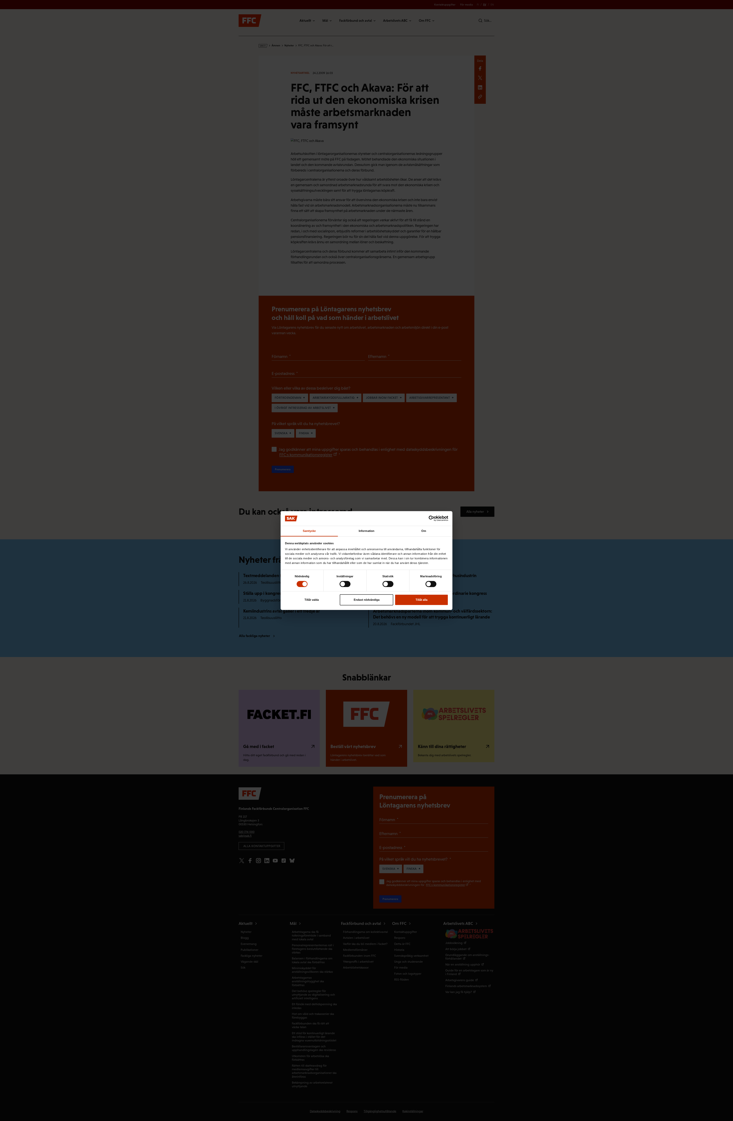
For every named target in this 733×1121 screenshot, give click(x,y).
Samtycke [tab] (309, 530)
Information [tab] (366, 530)
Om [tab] (423, 530)
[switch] (345, 584)
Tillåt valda (311, 599)
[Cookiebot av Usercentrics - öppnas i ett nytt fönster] (431, 518)
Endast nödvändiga (366, 599)
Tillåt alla (421, 599)
